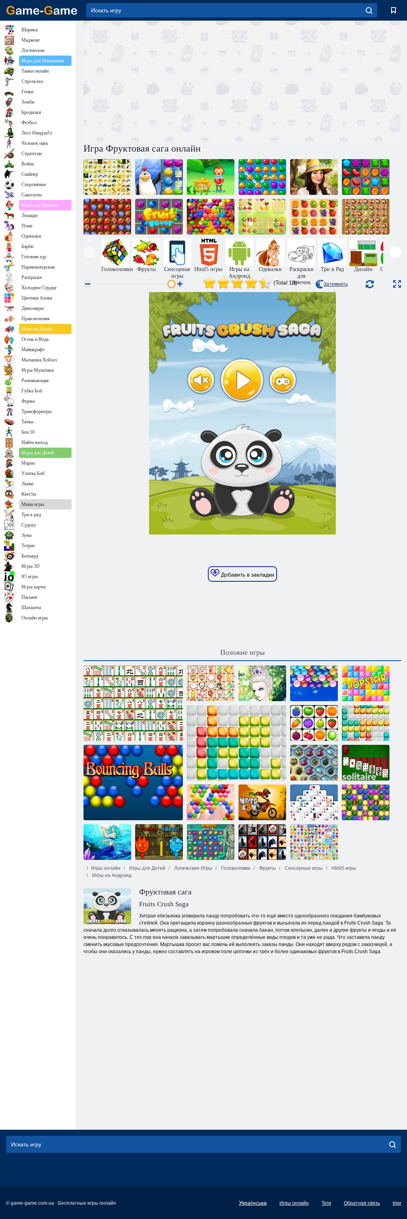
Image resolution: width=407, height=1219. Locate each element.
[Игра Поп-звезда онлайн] (366, 683)
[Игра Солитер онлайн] (366, 763)
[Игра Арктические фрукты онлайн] (159, 177)
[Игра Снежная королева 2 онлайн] (262, 683)
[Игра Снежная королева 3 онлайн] (366, 802)
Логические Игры (192, 868)
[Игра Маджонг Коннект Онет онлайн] (314, 723)
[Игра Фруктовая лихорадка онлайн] (159, 217)
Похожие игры (242, 652)
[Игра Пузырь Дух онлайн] (211, 802)
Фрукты (267, 868)
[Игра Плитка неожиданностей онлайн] (262, 842)
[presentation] (89, 252)
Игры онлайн (105, 868)
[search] (369, 10)
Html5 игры (343, 868)
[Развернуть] (397, 284)
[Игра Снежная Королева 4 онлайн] (107, 842)
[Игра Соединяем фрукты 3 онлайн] (107, 177)
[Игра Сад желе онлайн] (366, 177)
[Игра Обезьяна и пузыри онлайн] (211, 177)
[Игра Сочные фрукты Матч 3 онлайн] (314, 217)
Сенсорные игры (303, 868)
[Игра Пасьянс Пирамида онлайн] (314, 802)
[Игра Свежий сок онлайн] (262, 177)
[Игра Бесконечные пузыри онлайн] (314, 683)
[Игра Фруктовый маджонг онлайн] (262, 217)
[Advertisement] (163, 80)
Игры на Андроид (111, 875)
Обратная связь (362, 1203)
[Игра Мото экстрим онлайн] (262, 802)
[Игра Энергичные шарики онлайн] (133, 782)
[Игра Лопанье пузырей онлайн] (211, 217)
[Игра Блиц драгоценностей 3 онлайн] (211, 842)
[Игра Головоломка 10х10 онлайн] (366, 723)
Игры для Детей (146, 868)
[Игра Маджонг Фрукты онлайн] (314, 842)
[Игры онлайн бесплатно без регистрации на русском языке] (42, 10)
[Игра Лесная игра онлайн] (107, 217)
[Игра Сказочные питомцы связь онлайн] (211, 683)
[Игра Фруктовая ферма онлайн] (314, 177)
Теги (326, 1203)
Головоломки (235, 868)
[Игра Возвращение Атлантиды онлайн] (366, 217)
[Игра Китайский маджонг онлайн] (133, 703)
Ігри (397, 1203)
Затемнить (336, 284)
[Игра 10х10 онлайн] (236, 743)
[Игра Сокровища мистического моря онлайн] (314, 763)
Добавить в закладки (246, 574)
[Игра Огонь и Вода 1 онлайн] (159, 842)
